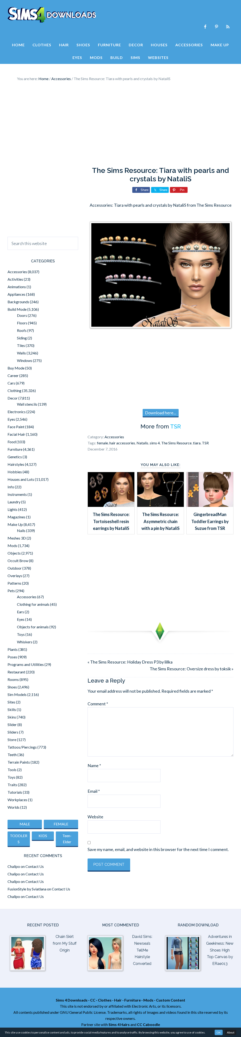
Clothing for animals (33, 604)
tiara (197, 443)
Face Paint (16, 426)
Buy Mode (16, 368)
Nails (21, 530)
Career (13, 375)
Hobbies (15, 472)
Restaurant (16, 672)
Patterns (14, 583)
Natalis (142, 443)
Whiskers (24, 642)
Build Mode (17, 309)
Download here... (160, 412)
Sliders (13, 732)
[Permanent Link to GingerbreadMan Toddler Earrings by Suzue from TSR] (210, 505)
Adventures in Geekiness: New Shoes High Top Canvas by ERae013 (219, 950)
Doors (22, 315)
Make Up (15, 524)
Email (94, 791)
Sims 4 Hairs (119, 1024)
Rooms (13, 679)
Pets (11, 590)
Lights (12, 509)
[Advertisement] (120, 124)
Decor (13, 398)
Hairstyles (16, 464)
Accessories (114, 437)
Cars (11, 383)
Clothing (14, 390)
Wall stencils (27, 404)
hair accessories (122, 443)
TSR (175, 426)
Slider (12, 724)
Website (95, 816)
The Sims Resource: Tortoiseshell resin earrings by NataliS (111, 521)
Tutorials (15, 792)
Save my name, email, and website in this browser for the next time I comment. (158, 849)
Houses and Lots (21, 479)
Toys (21, 634)
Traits (12, 784)
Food (12, 441)
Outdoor (15, 568)
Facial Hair (16, 434)
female (102, 443)
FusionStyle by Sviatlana (27, 889)
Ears (20, 612)
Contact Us (34, 866)
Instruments (17, 494)
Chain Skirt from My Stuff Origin (64, 943)
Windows (24, 360)
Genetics (15, 456)
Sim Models (17, 694)
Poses (12, 657)
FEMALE (61, 824)
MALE (25, 824)
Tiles (21, 345)
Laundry (14, 502)
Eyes (11, 419)
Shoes (12, 687)
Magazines (16, 517)
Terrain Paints (19, 762)
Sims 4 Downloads (52, 15)
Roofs (22, 330)
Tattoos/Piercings (22, 747)
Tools (12, 769)
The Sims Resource (176, 443)
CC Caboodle (148, 1024)
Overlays (15, 575)
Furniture (15, 449)
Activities (15, 279)
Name (94, 765)
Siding (22, 338)
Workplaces (17, 799)
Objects (14, 553)
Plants (13, 649)
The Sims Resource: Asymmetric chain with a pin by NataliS (160, 521)
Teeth (12, 754)
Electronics (17, 411)
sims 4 (155, 443)
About (230, 1032)
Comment (98, 703)
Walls (21, 353)
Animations (17, 286)
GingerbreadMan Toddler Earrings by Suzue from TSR (210, 521)
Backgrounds (18, 301)
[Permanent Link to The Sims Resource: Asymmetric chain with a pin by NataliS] (160, 505)
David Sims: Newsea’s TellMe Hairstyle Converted (142, 950)
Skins (12, 717)
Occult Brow (18, 560)
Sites (11, 702)
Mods (12, 545)
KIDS (43, 835)
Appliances (16, 294)
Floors (22, 323)
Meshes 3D (17, 538)
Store (12, 739)
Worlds (14, 807)
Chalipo (14, 866)
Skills (12, 709)
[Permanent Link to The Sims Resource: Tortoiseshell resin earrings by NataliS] (111, 505)
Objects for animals (33, 627)
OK (219, 1032)
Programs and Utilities (26, 664)
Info (11, 487)
